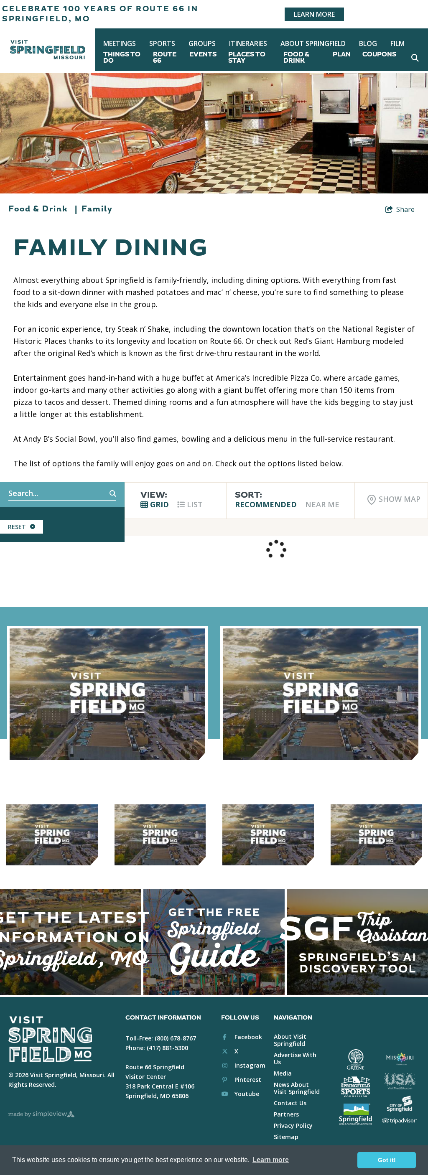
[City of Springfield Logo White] (399, 1104)
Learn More (314, 14)
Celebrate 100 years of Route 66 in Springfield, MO (100, 14)
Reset (17, 527)
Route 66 (164, 57)
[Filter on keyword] (103, 494)
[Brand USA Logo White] (399, 1081)
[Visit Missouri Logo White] (399, 1058)
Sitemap (286, 1137)
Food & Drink (296, 57)
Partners (286, 1114)
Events (203, 54)
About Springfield (313, 43)
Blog (368, 43)
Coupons (379, 54)
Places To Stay (246, 57)
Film (397, 43)
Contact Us (290, 1103)
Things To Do (121, 57)
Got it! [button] (387, 1160)
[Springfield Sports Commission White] (355, 1086)
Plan (342, 54)
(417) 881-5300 (167, 1048)
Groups (202, 43)
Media (283, 1073)
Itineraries (248, 43)
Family (97, 208)
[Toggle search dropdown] (415, 57)
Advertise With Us (295, 1058)
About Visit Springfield (290, 1040)
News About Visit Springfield (297, 1088)
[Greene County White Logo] (355, 1059)
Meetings (119, 43)
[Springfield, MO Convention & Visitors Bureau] (47, 49)
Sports (162, 43)
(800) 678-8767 (175, 1038)
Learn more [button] (270, 1159)
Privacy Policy (293, 1125)
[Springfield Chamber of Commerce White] (355, 1114)
